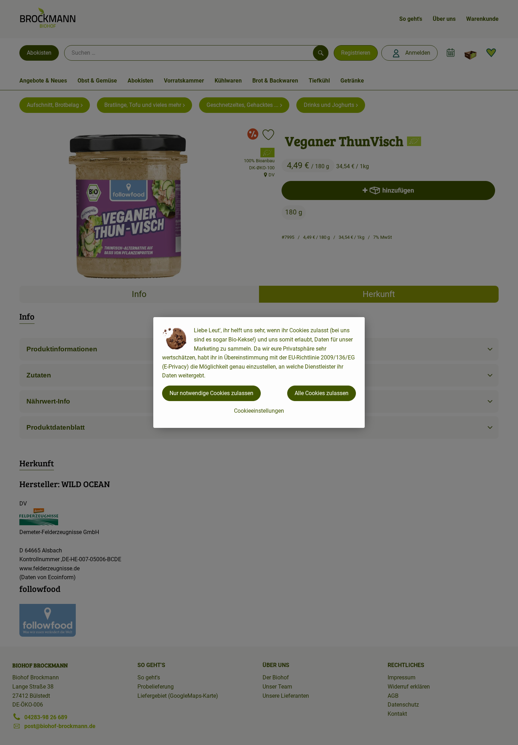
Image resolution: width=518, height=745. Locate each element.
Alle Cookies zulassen (322, 393)
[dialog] (259, 372)
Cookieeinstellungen (259, 410)
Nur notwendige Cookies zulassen (211, 393)
